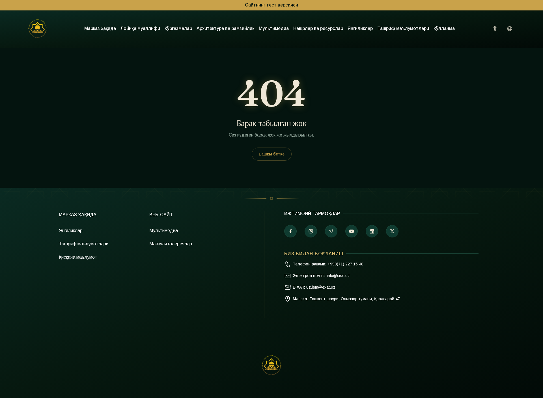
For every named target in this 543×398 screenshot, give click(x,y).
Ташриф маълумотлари (403, 28)
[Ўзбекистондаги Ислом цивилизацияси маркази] (37, 28)
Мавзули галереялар (170, 243)
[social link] (392, 231)
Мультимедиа (274, 28)
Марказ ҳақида (100, 28)
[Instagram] (311, 231)
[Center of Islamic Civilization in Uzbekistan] (271, 365)
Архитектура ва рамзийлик (225, 28)
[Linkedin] (372, 231)
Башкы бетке (272, 154)
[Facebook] (290, 231)
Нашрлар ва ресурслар (318, 28)
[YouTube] (351, 231)
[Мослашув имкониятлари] (495, 28)
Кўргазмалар (178, 28)
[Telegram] (331, 231)
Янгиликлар (360, 28)
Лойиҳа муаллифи (140, 28)
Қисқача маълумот (78, 257)
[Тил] (510, 28)
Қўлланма (444, 28)
